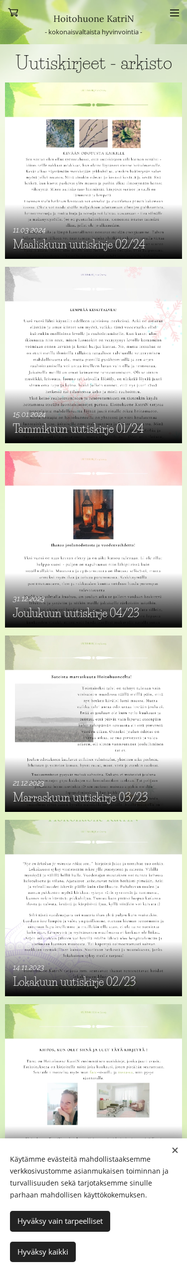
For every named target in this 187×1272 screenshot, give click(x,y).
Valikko (175, 12)
